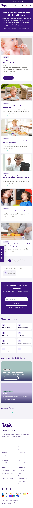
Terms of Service (22, 484)
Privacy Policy (21, 481)
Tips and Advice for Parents (8, 470)
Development (21, 34)
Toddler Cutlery (5, 457)
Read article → (8, 77)
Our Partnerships (22, 457)
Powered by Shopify (14, 500)
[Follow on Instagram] (6, 489)
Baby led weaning (12, 34)
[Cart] (22, 5)
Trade (19, 460)
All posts (3, 34)
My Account (21, 470)
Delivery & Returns (22, 478)
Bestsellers (4, 452)
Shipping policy (28, 502)
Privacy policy (12, 502)
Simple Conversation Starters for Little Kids (16, 211)
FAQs (19, 473)
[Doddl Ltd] (4, 5)
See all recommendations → (16, 413)
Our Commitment (22, 455)
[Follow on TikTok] (10, 489)
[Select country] (27, 5)
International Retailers (23, 463)
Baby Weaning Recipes (7, 473)
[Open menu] (30, 5)
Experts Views (21, 452)
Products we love (6, 476)
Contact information (7, 503)
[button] (2, 254)
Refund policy (4, 502)
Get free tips (16, 303)
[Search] (16, 5)
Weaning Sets (5, 455)
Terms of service (19, 502)
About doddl (21, 450)
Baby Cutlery (5, 460)
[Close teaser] (5, 246)
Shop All (4, 450)
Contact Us (20, 476)
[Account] (19, 5)
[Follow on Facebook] (3, 489)
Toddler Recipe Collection (8, 478)
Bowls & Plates (5, 463)
